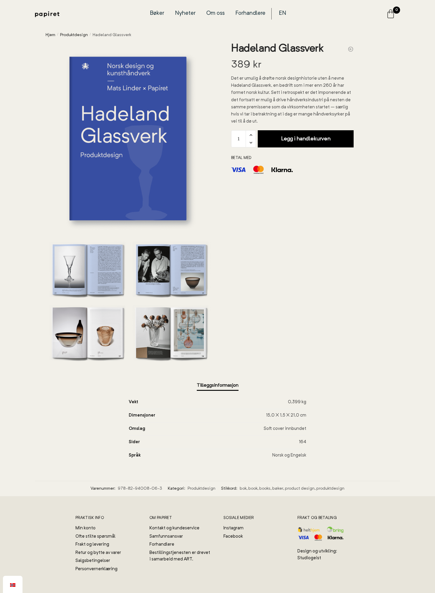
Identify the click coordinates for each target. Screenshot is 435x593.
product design (300, 488)
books (264, 488)
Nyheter (185, 13)
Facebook (233, 536)
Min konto (85, 528)
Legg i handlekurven (306, 139)
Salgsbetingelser (92, 561)
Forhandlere (250, 13)
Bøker (157, 13)
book (252, 488)
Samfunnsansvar (166, 536)
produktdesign (330, 488)
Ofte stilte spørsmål (95, 536)
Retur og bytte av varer (98, 553)
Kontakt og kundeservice (174, 528)
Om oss (215, 13)
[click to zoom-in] (129, 139)
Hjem (50, 35)
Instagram (233, 528)
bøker (277, 488)
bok (243, 488)
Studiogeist (309, 558)
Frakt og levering (92, 544)
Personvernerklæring (96, 569)
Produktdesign (74, 35)
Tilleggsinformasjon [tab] (218, 385)
